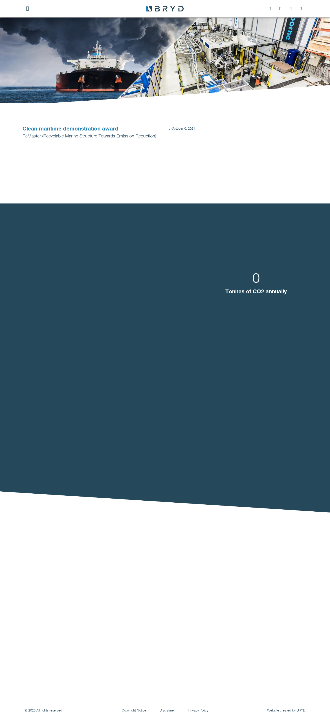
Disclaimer (167, 710)
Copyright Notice (134, 710)
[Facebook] (270, 8)
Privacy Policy (198, 710)
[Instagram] (280, 8)
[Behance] (301, 8)
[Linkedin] (290, 8)
